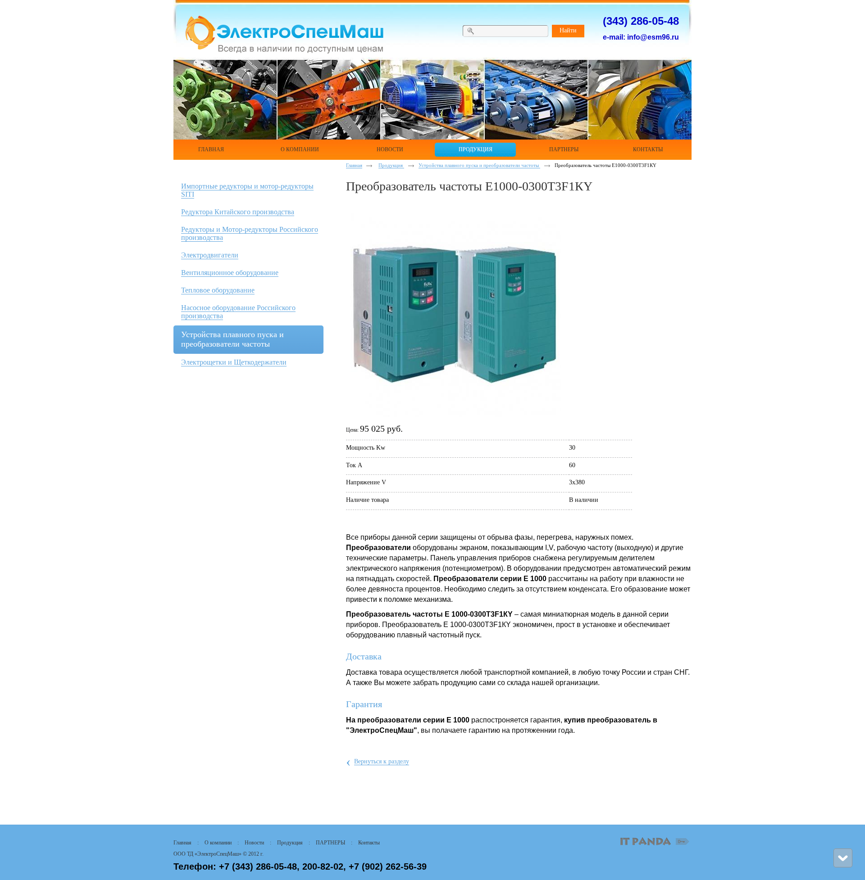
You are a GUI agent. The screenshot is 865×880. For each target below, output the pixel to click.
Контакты (369, 842)
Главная (354, 165)
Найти (568, 30)
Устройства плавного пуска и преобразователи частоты (479, 165)
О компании (218, 842)
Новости (254, 842)
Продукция (391, 165)
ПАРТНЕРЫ (330, 842)
